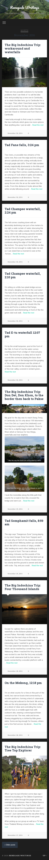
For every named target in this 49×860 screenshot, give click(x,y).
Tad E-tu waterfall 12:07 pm (22, 334)
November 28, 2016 (15, 671)
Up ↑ (45, 856)
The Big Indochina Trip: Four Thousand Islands (23, 587)
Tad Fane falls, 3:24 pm (22, 145)
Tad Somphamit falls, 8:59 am (24, 522)
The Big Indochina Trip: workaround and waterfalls (23, 48)
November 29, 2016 (15, 509)
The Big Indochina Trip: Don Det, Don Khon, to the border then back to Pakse (24, 395)
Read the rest (37, 125)
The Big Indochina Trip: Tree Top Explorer (23, 748)
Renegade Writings (24, 7)
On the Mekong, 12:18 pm (23, 683)
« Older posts (10, 845)
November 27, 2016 (15, 835)
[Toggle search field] (45, 22)
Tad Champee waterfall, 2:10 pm (23, 275)
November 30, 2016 (15, 133)
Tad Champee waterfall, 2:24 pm (23, 211)
